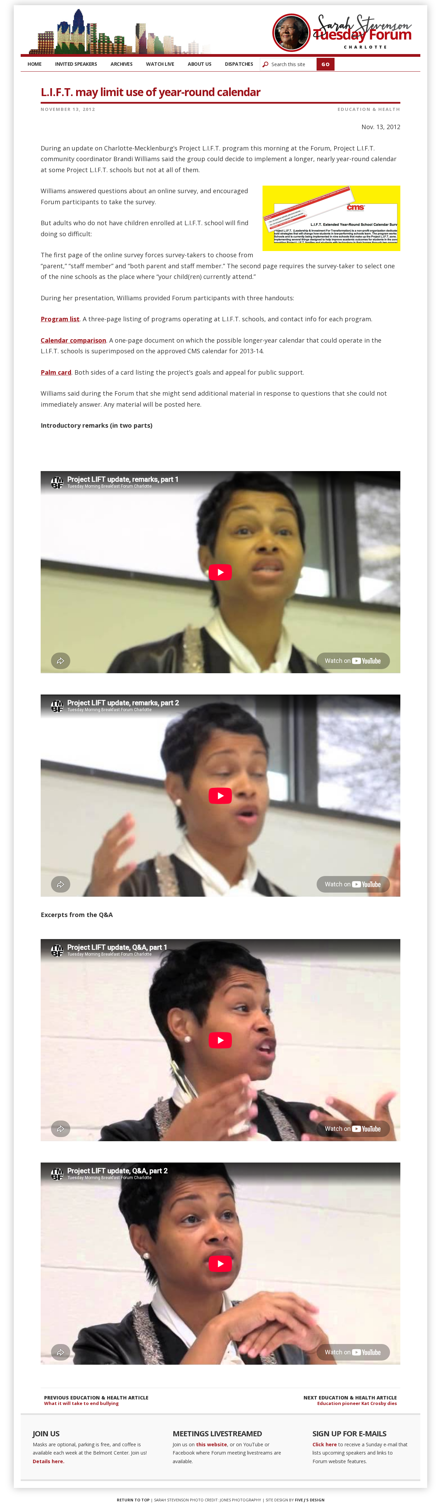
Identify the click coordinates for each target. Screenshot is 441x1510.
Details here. (48, 1461)
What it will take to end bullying (81, 1403)
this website (211, 1444)
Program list (60, 319)
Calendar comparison (73, 340)
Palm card (56, 372)
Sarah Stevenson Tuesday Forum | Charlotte (342, 32)
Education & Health (369, 109)
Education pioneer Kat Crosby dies (357, 1403)
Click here (324, 1444)
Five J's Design (310, 1499)
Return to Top (133, 1499)
